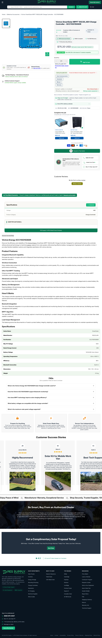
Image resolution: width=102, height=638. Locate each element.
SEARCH (71, 7)
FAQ (83, 596)
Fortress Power (68, 588)
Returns (84, 602)
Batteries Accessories (13, 14)
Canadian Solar (68, 593)
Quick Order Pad (86, 588)
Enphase (66, 579)
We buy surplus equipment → (91, 91)
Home (3, 14)
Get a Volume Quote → (93, 89)
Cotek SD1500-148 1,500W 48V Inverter (60, 132)
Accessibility (63, 635)
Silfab (65, 574)
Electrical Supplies (32, 593)
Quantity (56, 57)
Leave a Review (86, 576)
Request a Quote (86, 582)
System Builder (86, 591)
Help (12, 235)
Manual (59, 82)
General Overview (6, 235)
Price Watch (85, 574)
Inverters (30, 576)
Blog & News (85, 593)
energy (29, 245)
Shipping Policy (88, 635)
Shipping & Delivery (87, 599)
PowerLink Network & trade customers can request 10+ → (82, 72)
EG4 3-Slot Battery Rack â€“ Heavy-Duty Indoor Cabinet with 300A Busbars (76, 132)
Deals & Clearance (51, 574)
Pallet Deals (49, 576)
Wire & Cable (31, 596)
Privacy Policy (70, 635)
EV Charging (31, 591)
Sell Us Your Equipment (88, 585)
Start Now (51, 548)
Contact (56, 635)
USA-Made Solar (50, 579)
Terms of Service (79, 635)
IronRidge (66, 585)
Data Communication (62, 76)
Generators (31, 588)
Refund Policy (97, 635)
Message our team (8, 624)
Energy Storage (32, 579)
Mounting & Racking (33, 582)
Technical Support (86, 608)
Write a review (77, 183)
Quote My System (95, 2)
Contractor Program (87, 579)
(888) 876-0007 (89, 157)
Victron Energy (32, 243)
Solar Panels (31, 574)
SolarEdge (66, 576)
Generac (66, 582)
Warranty (59, 85)
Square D (66, 591)
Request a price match (70, 195)
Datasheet (59, 79)
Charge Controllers (33, 585)
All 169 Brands (67, 596)
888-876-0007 (37, 68)
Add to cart (61, 138)
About (51, 635)
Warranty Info (85, 605)
